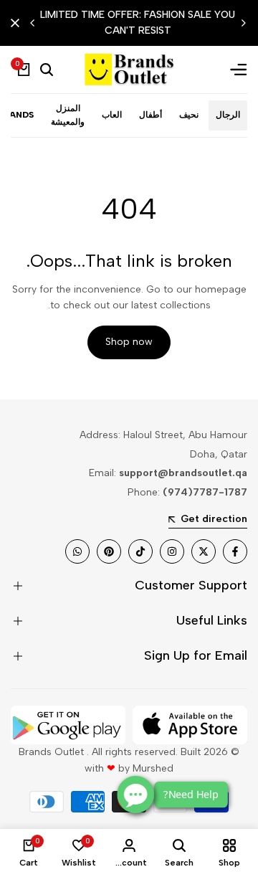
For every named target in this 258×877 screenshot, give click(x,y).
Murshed (153, 768)
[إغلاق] (18, 23)
